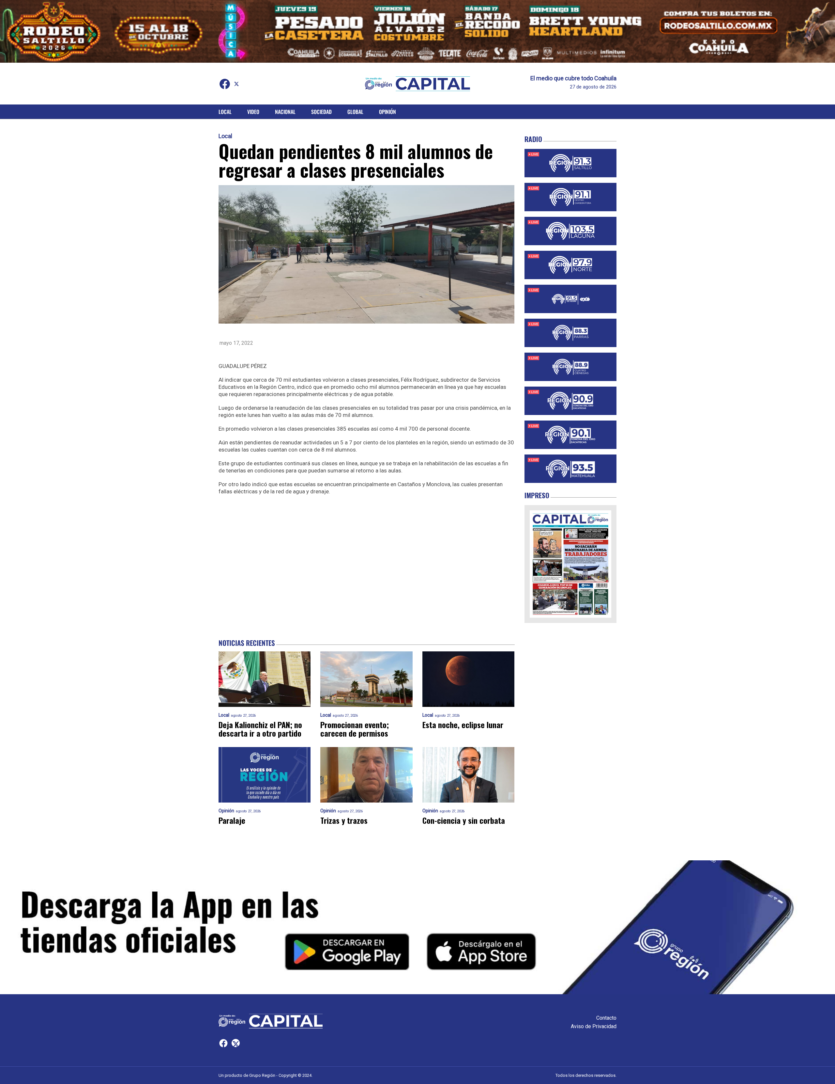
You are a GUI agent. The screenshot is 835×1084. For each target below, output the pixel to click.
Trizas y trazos (344, 820)
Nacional (285, 112)
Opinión (387, 112)
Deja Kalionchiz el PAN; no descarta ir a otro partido (260, 728)
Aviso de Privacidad (593, 1026)
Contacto (606, 1018)
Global (355, 112)
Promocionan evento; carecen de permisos (354, 728)
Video (253, 112)
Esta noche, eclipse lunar (462, 724)
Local (225, 112)
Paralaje (232, 820)
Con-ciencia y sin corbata (463, 820)
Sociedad (321, 112)
